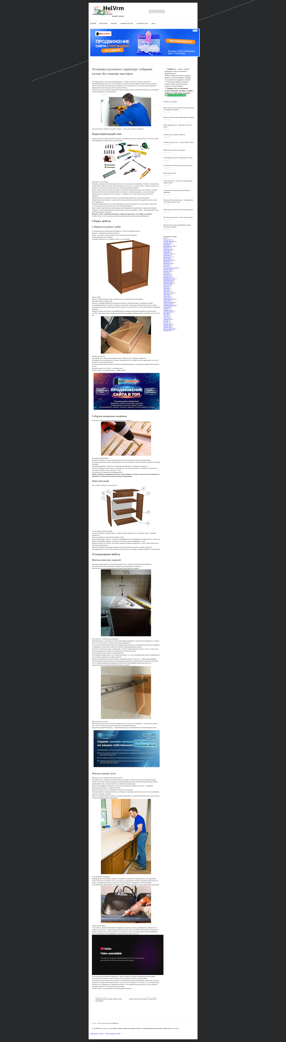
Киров (164, 266)
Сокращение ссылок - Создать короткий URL (105, 1034)
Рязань (165, 294)
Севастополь (166, 304)
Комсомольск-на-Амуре (169, 268)
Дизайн (93, 23)
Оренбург (165, 285)
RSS (170, 240)
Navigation (165, 240)
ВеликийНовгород (167, 246)
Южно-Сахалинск (167, 329)
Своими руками (126, 23)
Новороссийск (166, 280)
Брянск (165, 244)
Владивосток (166, 249)
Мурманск (165, 275)
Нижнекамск (166, 277)
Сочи (164, 308)
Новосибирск (166, 282)
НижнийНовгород (167, 279)
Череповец (165, 327)
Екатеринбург (166, 254)
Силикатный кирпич (168, 305)
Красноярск (166, 271)
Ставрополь (166, 310)
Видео (164, 247)
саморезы (165, 297)
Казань (165, 261)
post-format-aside (167, 241)
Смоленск (165, 307)
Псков (164, 289)
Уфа (164, 321)
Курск (164, 272)
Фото (153, 23)
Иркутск (165, 258)
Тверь (164, 313)
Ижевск (165, 255)
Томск (164, 314)
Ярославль (165, 330)
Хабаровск (165, 324)
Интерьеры (103, 23)
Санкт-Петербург (167, 299)
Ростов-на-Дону (167, 293)
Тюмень (165, 318)
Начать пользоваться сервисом (176, 95)
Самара (165, 296)
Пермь (164, 288)
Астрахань (165, 243)
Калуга (165, 264)
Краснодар (165, 269)
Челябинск (165, 325)
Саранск (165, 300)
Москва (165, 274)
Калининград (166, 263)
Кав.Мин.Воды (167, 260)
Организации (166, 283)
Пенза (164, 286)
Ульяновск (165, 319)
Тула (164, 316)
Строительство (142, 23)
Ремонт (114, 23)
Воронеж (165, 250)
